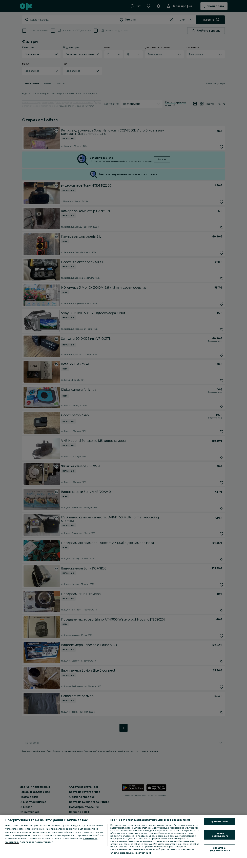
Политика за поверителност (36, 842)
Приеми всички (220, 821)
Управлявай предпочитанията (219, 849)
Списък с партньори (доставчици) (130, 852)
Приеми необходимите (220, 834)
